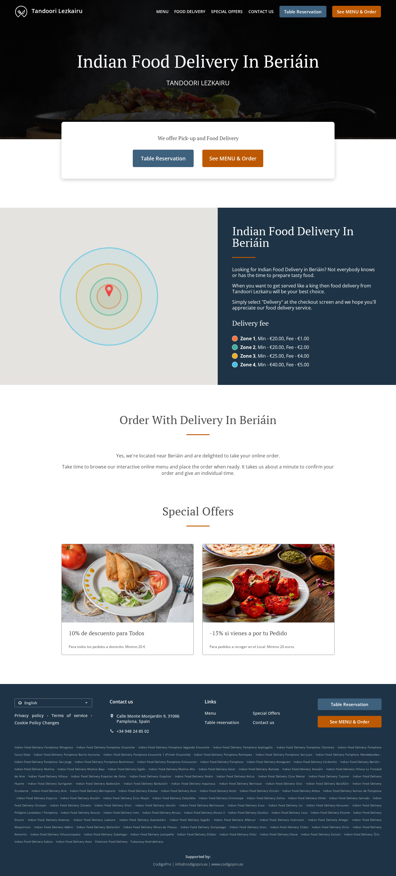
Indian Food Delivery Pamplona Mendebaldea (347, 754)
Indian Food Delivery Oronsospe (221, 798)
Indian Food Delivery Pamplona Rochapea (223, 754)
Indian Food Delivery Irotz (121, 812)
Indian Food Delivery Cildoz (289, 827)
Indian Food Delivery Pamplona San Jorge (43, 762)
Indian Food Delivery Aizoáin (80, 798)
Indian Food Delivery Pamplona (222, 762)
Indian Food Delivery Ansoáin (302, 769)
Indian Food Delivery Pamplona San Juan (284, 754)
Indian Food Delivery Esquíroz (150, 776)
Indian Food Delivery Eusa (246, 805)
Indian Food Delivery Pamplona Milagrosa (43, 747)
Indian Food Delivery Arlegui (328, 820)
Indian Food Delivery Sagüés (190, 820)
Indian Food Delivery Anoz (74, 841)
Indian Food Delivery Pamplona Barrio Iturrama (67, 754)
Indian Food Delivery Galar (217, 769)
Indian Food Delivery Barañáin (327, 783)
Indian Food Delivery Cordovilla (315, 762)
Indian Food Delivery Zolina (266, 798)
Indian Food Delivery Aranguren (268, 762)
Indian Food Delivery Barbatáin (146, 783)
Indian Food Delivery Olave (279, 834)
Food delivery (189, 11)
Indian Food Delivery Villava (48, 776)
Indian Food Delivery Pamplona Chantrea (305, 747)
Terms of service (70, 715)
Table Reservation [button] (303, 12)
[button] (127, 599)
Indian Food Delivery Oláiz (238, 834)
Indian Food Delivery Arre (49, 791)
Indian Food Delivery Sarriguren (50, 783)
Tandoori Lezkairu (56, 11)
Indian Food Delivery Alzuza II (204, 812)
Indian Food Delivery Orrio (330, 827)
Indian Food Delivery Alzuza (161, 812)
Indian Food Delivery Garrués (349, 798)
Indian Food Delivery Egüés (127, 769)
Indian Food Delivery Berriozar (240, 783)
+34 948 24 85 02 (133, 731)
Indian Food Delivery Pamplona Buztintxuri (104, 762)
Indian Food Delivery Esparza (37, 798)
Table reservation (222, 722)
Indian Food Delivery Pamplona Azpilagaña (243, 747)
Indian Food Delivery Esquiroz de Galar (98, 776)
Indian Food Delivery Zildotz (196, 834)
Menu (162, 11)
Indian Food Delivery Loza (289, 812)
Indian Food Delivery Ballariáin (98, 827)
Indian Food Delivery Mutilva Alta (172, 769)
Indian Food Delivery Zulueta (70, 805)
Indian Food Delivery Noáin (194, 776)
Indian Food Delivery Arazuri (80, 812)
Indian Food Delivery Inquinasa (193, 783)
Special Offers (227, 11)
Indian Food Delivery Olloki (307, 798)
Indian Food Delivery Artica (236, 776)
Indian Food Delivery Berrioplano (92, 791)
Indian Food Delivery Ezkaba (138, 791)
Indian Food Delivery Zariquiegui (203, 827)
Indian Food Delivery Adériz (53, 827)
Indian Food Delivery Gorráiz (155, 805)
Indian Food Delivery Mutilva (34, 769)
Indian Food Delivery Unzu (248, 827)
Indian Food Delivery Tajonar (329, 776)
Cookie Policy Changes (36, 722)
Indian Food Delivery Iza (285, 805)
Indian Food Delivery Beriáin (359, 762)
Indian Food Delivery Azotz (218, 791)
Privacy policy (29, 715)
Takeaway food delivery (146, 841)
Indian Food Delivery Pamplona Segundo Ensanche (174, 747)
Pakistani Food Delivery (111, 841)
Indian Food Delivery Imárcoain (282, 820)
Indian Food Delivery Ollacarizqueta (55, 834)
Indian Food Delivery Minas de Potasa (150, 827)
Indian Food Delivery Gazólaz (248, 812)
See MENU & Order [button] (356, 12)
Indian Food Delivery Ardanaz (49, 820)
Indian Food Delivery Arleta (301, 791)
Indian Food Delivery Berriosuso (201, 805)
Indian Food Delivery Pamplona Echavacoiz (167, 762)
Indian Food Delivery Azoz (179, 791)
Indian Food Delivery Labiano (94, 820)
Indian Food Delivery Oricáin (259, 791)
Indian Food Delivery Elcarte (330, 812)
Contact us (261, 11)
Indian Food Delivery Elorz (113, 805)
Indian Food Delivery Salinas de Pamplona (352, 791)
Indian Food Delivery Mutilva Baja (81, 769)
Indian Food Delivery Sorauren (327, 805)
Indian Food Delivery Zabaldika (174, 798)
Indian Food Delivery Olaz (284, 783)
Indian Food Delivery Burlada (259, 769)
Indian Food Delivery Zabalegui (105, 834)
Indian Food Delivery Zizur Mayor (126, 798)
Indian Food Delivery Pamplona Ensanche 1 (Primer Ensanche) (146, 754)
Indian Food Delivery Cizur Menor (281, 776)
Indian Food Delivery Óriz (361, 834)
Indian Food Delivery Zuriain (321, 834)
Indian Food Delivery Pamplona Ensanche (106, 747)
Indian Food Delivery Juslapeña (152, 834)
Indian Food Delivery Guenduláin (142, 820)
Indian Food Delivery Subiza (33, 841)
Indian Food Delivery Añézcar (234, 820)
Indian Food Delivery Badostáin (98, 783)
